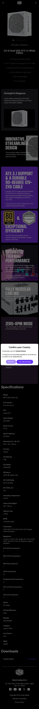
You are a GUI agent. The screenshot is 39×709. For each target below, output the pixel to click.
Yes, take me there (25, 362)
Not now (11, 362)
